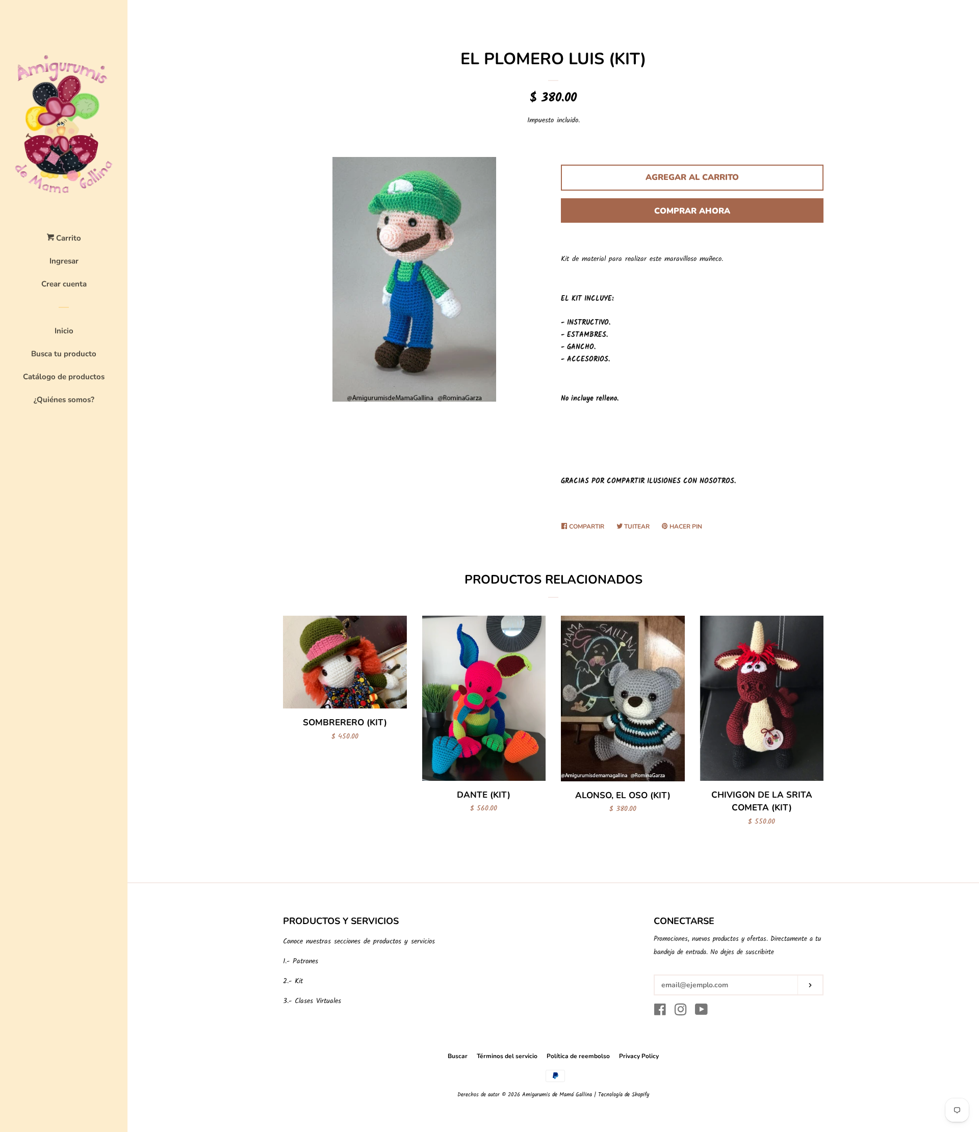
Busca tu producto (63, 354)
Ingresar (64, 261)
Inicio (64, 331)
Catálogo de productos (64, 377)
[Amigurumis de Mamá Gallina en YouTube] (701, 1012)
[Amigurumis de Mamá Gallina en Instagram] (681, 1012)
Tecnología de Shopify (623, 1094)
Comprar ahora (692, 211)
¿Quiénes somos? (64, 399)
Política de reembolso (578, 1056)
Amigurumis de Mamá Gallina (557, 1094)
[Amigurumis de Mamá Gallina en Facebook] (660, 1012)
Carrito (67, 238)
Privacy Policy (639, 1056)
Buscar (458, 1056)
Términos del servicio (507, 1056)
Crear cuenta (64, 284)
